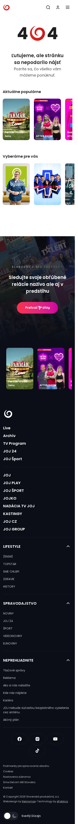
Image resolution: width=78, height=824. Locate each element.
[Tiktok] (37, 750)
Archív (9, 435)
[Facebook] (19, 739)
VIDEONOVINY (12, 636)
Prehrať (31, 307)
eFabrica (62, 801)
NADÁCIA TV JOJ (19, 506)
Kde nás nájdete (15, 693)
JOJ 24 (9, 451)
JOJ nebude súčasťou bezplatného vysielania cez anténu (36, 710)
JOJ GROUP (14, 529)
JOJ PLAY (12, 482)
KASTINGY (12, 513)
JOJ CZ (10, 521)
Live (6, 428)
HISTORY (9, 586)
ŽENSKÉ (8, 556)
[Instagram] (37, 739)
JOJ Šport (12, 458)
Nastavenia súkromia (17, 777)
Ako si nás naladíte (16, 685)
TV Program (14, 443)
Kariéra (8, 700)
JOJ (7, 475)
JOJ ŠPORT (13, 490)
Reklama (9, 678)
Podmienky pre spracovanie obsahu (26, 766)
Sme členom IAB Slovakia (19, 782)
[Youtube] (55, 739)
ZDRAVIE (8, 579)
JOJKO (9, 498)
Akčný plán (11, 720)
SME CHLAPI (11, 571)
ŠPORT (7, 628)
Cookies (8, 771)
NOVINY (8, 613)
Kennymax (29, 801)
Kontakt (8, 787)
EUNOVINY (10, 643)
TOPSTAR (9, 564)
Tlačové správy (14, 670)
